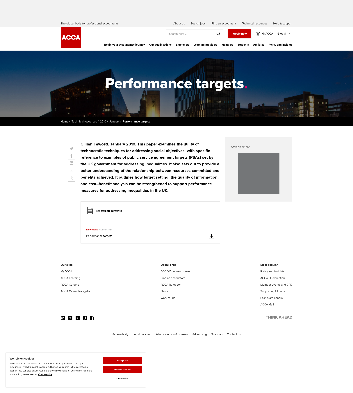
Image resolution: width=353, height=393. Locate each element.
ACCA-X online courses (175, 271)
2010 (103, 121)
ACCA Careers (70, 285)
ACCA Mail (267, 304)
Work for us (168, 298)
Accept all (122, 360)
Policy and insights (280, 44)
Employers (182, 44)
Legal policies (141, 334)
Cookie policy (45, 374)
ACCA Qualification (272, 278)
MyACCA (66, 271)
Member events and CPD (276, 285)
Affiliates (258, 44)
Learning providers (205, 44)
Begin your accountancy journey (124, 44)
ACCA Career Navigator (76, 291)
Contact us (234, 334)
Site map (216, 334)
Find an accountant (173, 278)
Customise (122, 378)
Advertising (199, 334)
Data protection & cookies (171, 334)
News (164, 291)
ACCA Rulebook (171, 285)
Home (64, 121)
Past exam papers (271, 298)
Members (227, 44)
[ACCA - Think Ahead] (71, 47)
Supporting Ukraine (272, 291)
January (114, 121)
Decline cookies (122, 369)
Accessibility (120, 334)
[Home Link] (279, 318)
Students (243, 44)
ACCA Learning (70, 278)
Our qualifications (160, 44)
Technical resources (84, 121)
